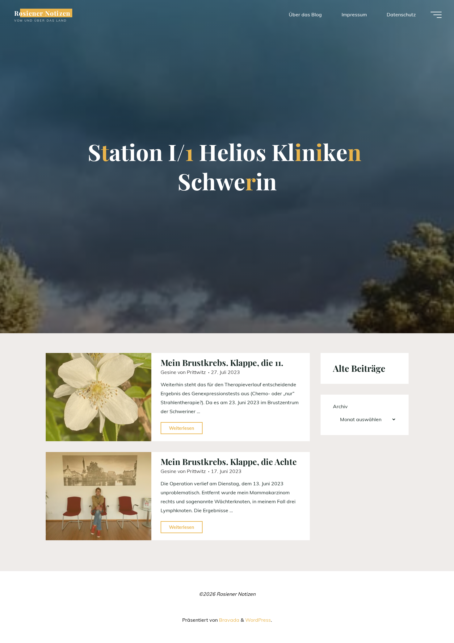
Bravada (228, 620)
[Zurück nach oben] (430, 619)
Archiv (340, 406)
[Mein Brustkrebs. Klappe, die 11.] (98, 397)
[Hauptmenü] (436, 15)
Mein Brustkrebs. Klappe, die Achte (229, 461)
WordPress (258, 620)
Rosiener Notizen (42, 13)
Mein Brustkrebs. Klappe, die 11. (222, 362)
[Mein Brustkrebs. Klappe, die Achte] (98, 496)
